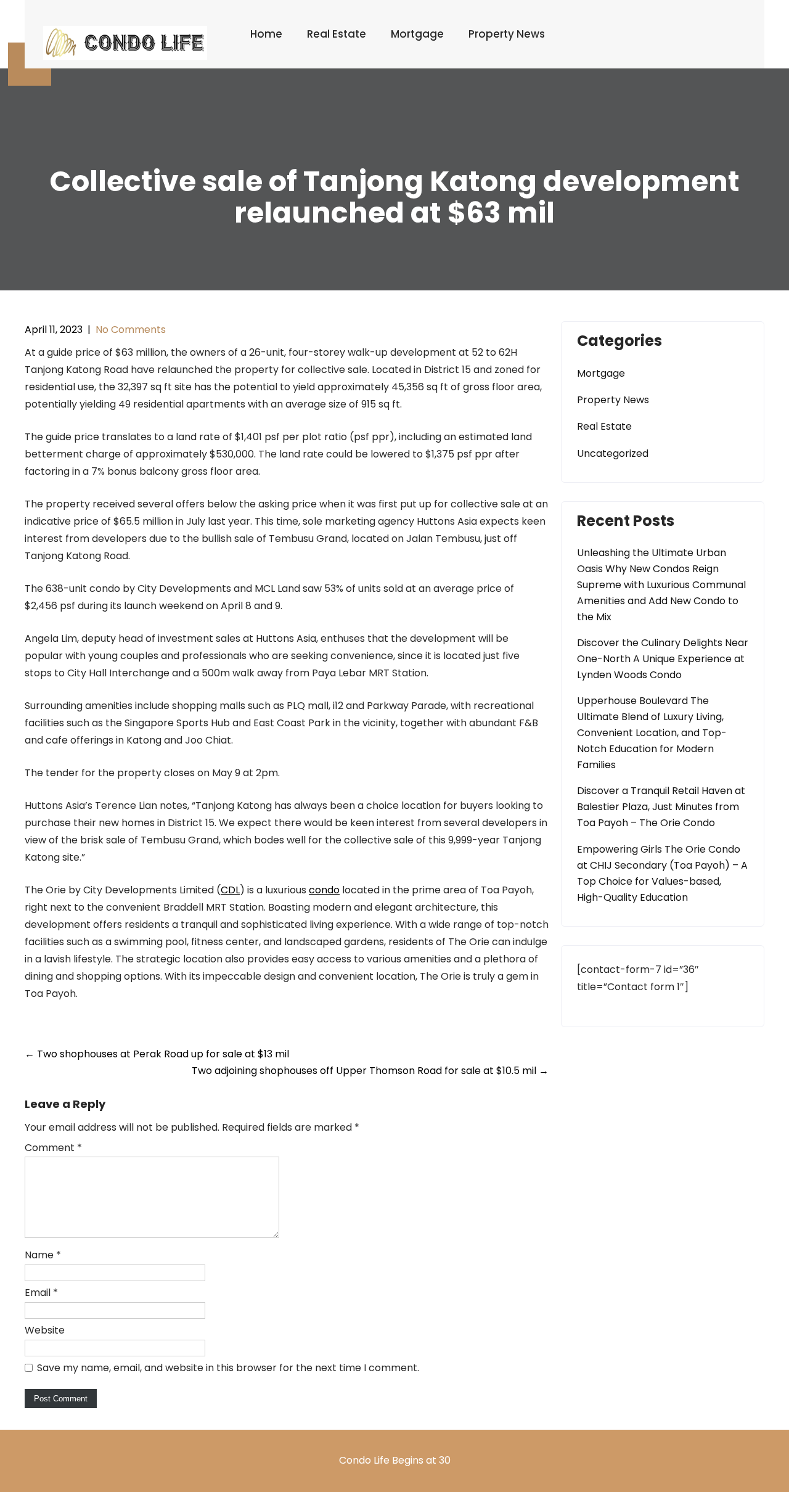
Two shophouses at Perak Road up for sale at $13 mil (157, 1054)
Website (45, 1330)
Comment (53, 1148)
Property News (506, 34)
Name (43, 1255)
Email (41, 1292)
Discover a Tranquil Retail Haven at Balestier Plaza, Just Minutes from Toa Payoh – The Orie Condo (661, 807)
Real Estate (336, 34)
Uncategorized (612, 453)
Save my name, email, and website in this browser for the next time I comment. (228, 1368)
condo (324, 890)
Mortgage (417, 34)
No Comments (131, 329)
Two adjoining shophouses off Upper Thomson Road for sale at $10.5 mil (370, 1071)
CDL (230, 890)
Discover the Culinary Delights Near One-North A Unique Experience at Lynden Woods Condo (662, 659)
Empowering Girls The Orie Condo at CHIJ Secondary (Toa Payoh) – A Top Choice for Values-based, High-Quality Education (662, 873)
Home (266, 34)
